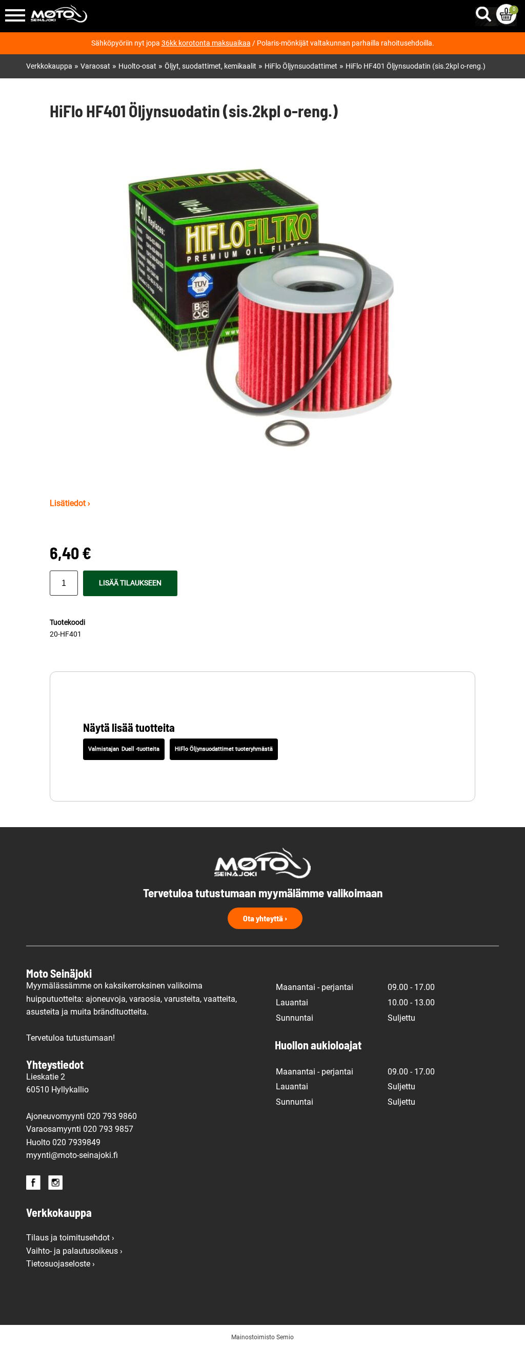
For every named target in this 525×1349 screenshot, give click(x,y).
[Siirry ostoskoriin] (506, 14)
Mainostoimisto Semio (262, 1337)
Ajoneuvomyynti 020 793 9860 (81, 1116)
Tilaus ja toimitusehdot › (70, 1237)
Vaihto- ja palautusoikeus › (74, 1251)
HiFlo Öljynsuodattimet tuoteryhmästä (224, 749)
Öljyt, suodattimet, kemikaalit (210, 66)
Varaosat (95, 66)
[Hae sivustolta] (485, 12)
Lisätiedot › (70, 503)
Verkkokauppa (49, 66)
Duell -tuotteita (140, 749)
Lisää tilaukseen (130, 583)
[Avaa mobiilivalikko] (15, 16)
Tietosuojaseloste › (60, 1264)
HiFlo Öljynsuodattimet (301, 66)
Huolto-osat (137, 66)
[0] (506, 14)
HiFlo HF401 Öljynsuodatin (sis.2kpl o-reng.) (416, 66)
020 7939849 (76, 1142)
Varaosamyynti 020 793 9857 (79, 1129)
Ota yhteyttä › (265, 918)
